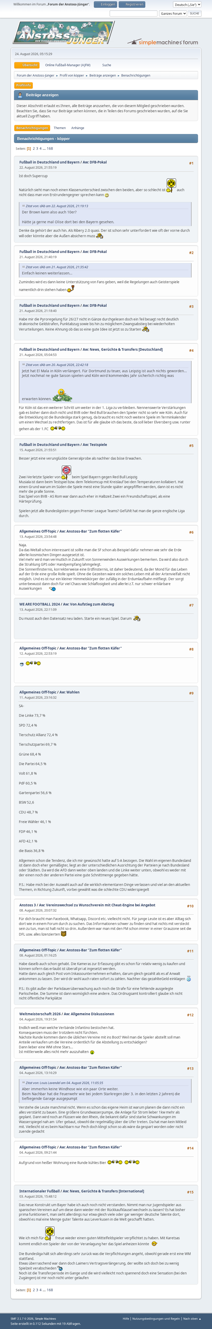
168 (50, 148)
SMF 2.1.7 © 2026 (22, 1318)
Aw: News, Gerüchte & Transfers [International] (103, 1191)
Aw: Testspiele (95, 444)
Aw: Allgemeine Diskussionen (89, 1014)
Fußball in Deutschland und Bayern (49, 162)
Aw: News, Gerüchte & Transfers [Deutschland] (123, 349)
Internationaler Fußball (39, 1191)
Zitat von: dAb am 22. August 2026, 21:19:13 (57, 206)
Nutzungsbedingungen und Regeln (156, 1318)
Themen (60, 128)
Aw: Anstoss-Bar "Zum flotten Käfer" (90, 531)
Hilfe (126, 1318)
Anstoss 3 (27, 905)
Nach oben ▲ (192, 1318)
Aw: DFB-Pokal (95, 162)
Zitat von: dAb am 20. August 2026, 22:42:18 (57, 365)
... (45, 148)
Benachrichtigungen (32, 128)
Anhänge (77, 128)
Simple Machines (45, 1318)
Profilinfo (23, 85)
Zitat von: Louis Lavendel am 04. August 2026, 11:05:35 (64, 1083)
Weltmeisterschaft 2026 (40, 1014)
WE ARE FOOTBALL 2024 (39, 604)
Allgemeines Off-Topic (37, 531)
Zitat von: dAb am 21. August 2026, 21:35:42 (57, 267)
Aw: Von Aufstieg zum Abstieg (88, 604)
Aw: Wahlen (69, 692)
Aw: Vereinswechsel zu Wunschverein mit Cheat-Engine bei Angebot (97, 905)
